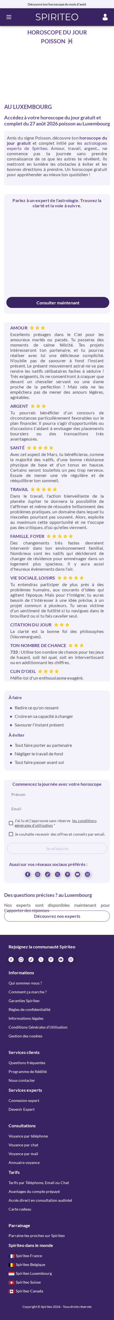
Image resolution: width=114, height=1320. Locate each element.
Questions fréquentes (27, 1062)
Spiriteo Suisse (28, 1282)
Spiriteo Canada (29, 1291)
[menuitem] (87, 874)
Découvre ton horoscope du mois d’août (57, 4)
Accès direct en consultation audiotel (40, 1200)
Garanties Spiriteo (24, 1000)
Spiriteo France (29, 1255)
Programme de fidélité (28, 1071)
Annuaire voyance (24, 1162)
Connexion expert (24, 1100)
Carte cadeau (20, 1209)
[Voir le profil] (31, 223)
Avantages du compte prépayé (34, 1191)
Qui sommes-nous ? (25, 983)
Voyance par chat (23, 1144)
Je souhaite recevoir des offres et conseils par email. (60, 834)
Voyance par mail (23, 1153)
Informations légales (26, 1018)
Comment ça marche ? (28, 991)
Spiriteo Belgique (30, 1264)
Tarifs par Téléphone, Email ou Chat (39, 1182)
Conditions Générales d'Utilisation (38, 1027)
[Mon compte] (105, 17)
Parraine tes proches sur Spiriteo (37, 1235)
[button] (57, 17)
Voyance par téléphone (28, 1136)
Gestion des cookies (25, 1036)
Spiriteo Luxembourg (34, 1273)
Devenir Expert (22, 1109)
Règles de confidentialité (29, 1009)
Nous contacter (22, 1080)
